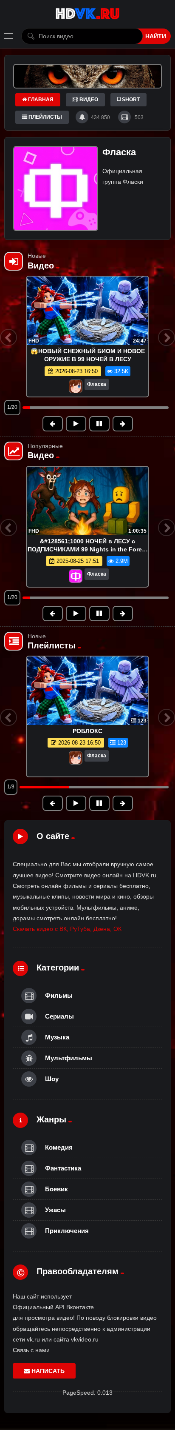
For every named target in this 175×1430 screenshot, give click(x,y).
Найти (155, 36)
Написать (47, 1370)
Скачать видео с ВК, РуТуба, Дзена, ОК (67, 928)
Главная (40, 100)
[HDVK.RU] (87, 12)
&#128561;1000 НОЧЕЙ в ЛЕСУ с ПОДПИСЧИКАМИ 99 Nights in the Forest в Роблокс (87, 549)
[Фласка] (76, 387)
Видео (88, 100)
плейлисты (44, 117)
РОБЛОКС (87, 731)
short (130, 100)
